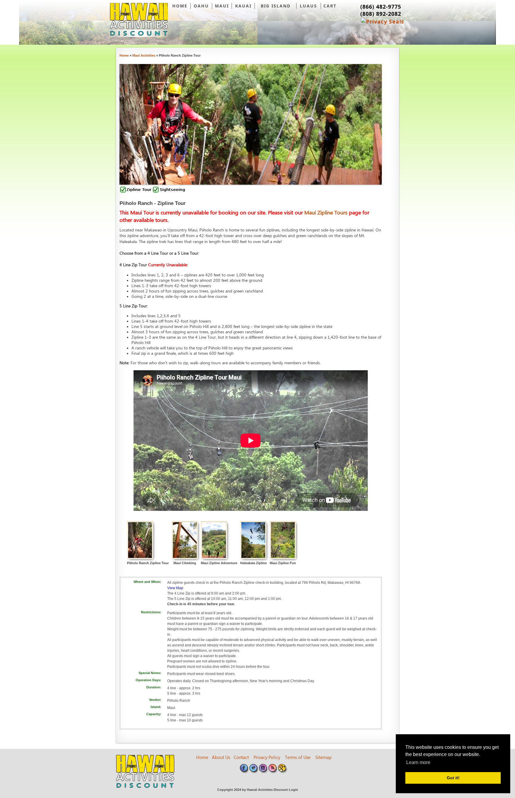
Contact (241, 758)
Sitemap (323, 758)
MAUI (222, 6)
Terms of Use (298, 758)
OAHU (201, 6)
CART (329, 6)
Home (202, 758)
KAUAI (243, 6)
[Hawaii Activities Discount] (139, 20)
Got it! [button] (453, 777)
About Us (221, 758)
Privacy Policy (267, 758)
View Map (175, 588)
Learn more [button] (418, 762)
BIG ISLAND (276, 6)
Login (293, 789)
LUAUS (308, 6)
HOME (179, 6)
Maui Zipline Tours (326, 213)
